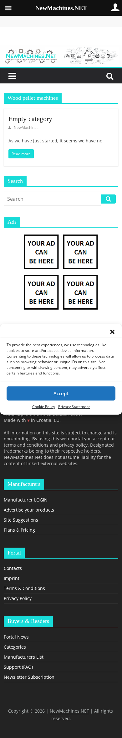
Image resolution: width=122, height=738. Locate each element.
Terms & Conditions (24, 588)
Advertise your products (29, 510)
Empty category (30, 119)
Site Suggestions (21, 520)
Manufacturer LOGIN (26, 500)
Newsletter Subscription (29, 677)
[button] (112, 331)
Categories (15, 647)
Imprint (11, 578)
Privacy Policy (18, 598)
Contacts (13, 568)
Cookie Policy (43, 406)
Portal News (16, 637)
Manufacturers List (23, 657)
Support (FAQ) (18, 667)
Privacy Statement (74, 406)
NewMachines (26, 127)
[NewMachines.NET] (61, 48)
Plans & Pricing (19, 530)
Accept (61, 393)
